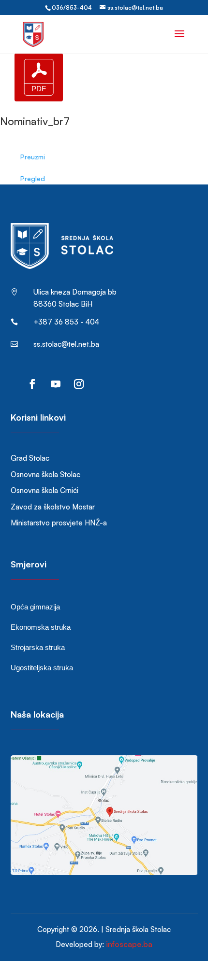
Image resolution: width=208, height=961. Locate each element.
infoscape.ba (129, 944)
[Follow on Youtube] (55, 384)
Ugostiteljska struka (42, 668)
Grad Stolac (30, 458)
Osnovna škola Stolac (45, 474)
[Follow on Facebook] (32, 384)
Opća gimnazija (35, 607)
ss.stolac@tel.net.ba (66, 344)
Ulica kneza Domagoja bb (75, 292)
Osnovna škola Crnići (44, 490)
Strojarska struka (38, 647)
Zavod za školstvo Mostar (53, 506)
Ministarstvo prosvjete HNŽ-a (59, 522)
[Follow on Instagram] (79, 384)
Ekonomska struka (41, 627)
